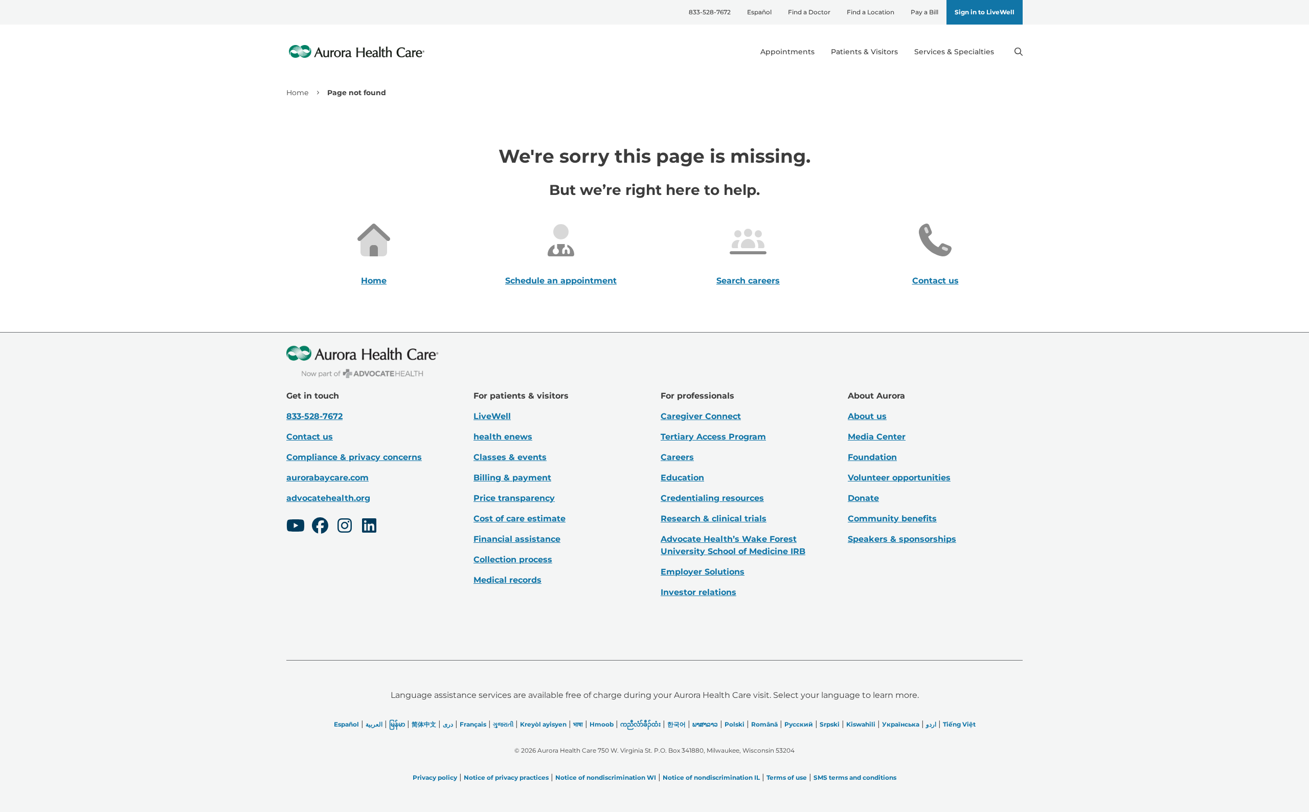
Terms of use (786, 777)
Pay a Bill (924, 12)
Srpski (830, 724)
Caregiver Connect (701, 416)
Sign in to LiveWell (984, 12)
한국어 (676, 724)
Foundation (872, 457)
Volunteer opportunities (899, 477)
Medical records (507, 580)
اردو (931, 724)
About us (867, 416)
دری (448, 724)
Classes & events (510, 457)
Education (682, 477)
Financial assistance (516, 539)
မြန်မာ (397, 724)
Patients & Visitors (864, 51)
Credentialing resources (712, 498)
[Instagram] (344, 527)
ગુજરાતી (503, 724)
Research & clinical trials (713, 518)
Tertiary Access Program (713, 437)
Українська (900, 724)
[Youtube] (295, 527)
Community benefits (892, 518)
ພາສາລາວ (705, 724)
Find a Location (870, 12)
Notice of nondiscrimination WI (605, 777)
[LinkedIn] (369, 527)
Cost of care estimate (519, 518)
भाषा (578, 724)
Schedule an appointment (561, 281)
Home (297, 92)
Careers (677, 457)
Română (764, 724)
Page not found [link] (356, 92)
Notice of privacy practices (506, 777)
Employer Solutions (702, 572)
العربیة (374, 724)
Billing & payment (512, 477)
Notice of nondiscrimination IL (711, 777)
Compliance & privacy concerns (354, 457)
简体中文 (424, 724)
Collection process (512, 559)
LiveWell (492, 416)
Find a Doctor (809, 12)
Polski (734, 724)
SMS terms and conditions (855, 777)
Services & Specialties (954, 51)
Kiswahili (860, 724)
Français (473, 724)
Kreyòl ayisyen (543, 724)
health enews (502, 437)
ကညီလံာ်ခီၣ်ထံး (640, 724)
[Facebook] (320, 527)
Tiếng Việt (959, 724)
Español (759, 12)
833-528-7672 (710, 12)
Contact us (935, 281)
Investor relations (698, 592)
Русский (798, 724)
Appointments (787, 51)
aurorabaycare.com (327, 477)
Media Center (877, 437)
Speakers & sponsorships (902, 539)
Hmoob (602, 724)
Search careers (748, 281)
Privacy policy (435, 777)
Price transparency (514, 498)
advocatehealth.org (328, 498)
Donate (863, 498)
